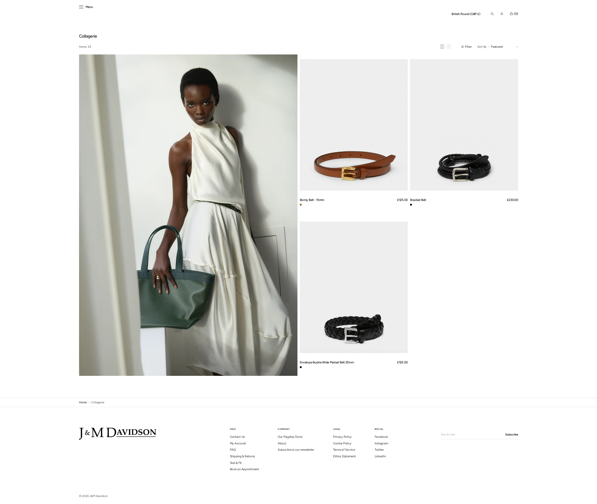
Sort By (482, 46)
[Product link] (354, 124)
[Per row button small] (449, 47)
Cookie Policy (342, 443)
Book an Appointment (244, 469)
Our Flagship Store (290, 437)
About (282, 443)
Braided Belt (418, 200)
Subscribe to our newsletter (296, 449)
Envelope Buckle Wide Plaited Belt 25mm (327, 362)
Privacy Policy (342, 437)
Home (83, 402)
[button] (466, 14)
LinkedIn (380, 456)
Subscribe (511, 434)
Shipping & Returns (242, 456)
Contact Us (237, 437)
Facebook (381, 437)
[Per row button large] (442, 47)
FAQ (233, 449)
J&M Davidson (99, 496)
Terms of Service (344, 449)
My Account (238, 443)
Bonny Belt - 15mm (312, 200)
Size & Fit (236, 463)
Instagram (381, 443)
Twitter (379, 449)
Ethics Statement (344, 456)
